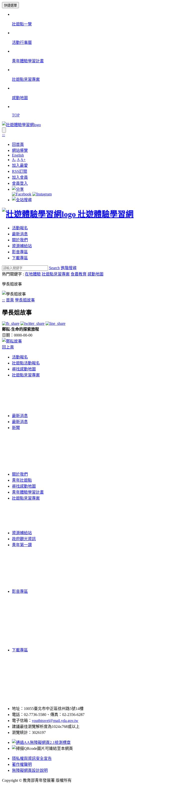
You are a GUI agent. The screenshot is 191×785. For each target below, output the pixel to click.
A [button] (18, 160)
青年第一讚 (22, 545)
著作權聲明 (22, 764)
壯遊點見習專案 (56, 274)
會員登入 (20, 183)
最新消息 (20, 234)
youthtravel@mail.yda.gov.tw (55, 720)
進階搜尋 (69, 268)
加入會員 (20, 177)
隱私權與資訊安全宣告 (32, 758)
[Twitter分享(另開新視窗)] (32, 323)
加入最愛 (20, 165)
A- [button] (14, 160)
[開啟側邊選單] (4, 130)
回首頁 (18, 144)
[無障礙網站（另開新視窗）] (41, 742)
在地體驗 (33, 274)
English (18, 155)
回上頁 (8, 347)
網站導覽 (20, 150)
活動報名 (20, 228)
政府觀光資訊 (24, 539)
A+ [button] (23, 160)
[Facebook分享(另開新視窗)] (10, 323)
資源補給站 (22, 246)
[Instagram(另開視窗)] (42, 194)
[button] (18, 189)
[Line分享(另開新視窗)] (55, 323)
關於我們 (20, 240)
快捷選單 (10, 5)
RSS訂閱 (19, 171)
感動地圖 (95, 274)
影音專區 (20, 252)
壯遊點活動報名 (26, 363)
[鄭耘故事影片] (12, 341)
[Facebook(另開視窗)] (21, 194)
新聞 (16, 428)
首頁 (10, 300)
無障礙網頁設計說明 (30, 770)
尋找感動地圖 (24, 369)
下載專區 (20, 258)
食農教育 (79, 274)
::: (3, 135)
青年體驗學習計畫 (28, 492)
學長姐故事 (25, 300)
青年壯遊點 (22, 480)
